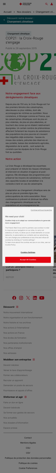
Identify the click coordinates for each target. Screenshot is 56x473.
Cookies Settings (28, 252)
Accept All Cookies (28, 260)
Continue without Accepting (41, 210)
